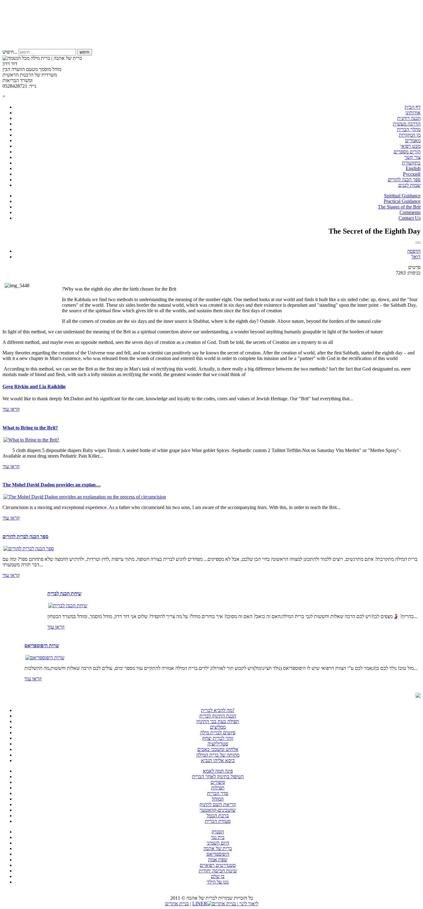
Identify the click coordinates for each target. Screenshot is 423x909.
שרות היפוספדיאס (41, 645)
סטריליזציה (217, 743)
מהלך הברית (409, 129)
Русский (412, 174)
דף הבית (413, 107)
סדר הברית (217, 793)
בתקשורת (411, 162)
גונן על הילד (218, 882)
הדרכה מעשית (407, 123)
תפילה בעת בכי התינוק (217, 721)
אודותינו (413, 112)
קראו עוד (11, 409)
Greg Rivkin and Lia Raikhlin (34, 386)
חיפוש (84, 52)
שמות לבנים (409, 185)
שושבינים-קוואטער (218, 810)
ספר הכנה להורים (404, 179)
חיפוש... (9, 52)
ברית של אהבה (217, 848)
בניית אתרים (177, 903)
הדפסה (414, 251)
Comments (410, 212)
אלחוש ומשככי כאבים (217, 749)
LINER (199, 903)
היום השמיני (218, 842)
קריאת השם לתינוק (217, 804)
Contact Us (410, 218)
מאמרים (413, 140)
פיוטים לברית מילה (217, 732)
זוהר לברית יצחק (217, 738)
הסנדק (218, 831)
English (413, 168)
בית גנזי (218, 837)
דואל (416, 256)
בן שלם (218, 876)
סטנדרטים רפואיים (218, 865)
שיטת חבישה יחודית (218, 870)
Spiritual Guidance (402, 195)
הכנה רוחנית (409, 118)
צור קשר (412, 157)
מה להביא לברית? (217, 710)
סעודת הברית (218, 821)
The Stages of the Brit (399, 206)
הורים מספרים (407, 151)
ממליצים (218, 727)
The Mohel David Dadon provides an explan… (51, 484)
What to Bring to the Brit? (30, 427)
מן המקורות (410, 135)
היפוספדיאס (218, 854)
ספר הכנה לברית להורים (25, 536)
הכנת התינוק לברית (217, 715)
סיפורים (218, 782)
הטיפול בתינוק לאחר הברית (218, 776)
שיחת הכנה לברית (64, 593)
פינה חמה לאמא (218, 771)
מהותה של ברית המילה (217, 755)
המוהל (218, 798)
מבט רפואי (410, 146)
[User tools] (418, 243)
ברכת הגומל (218, 815)
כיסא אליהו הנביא (218, 760)
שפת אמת (217, 859)
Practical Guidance (402, 201)
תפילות (218, 787)
